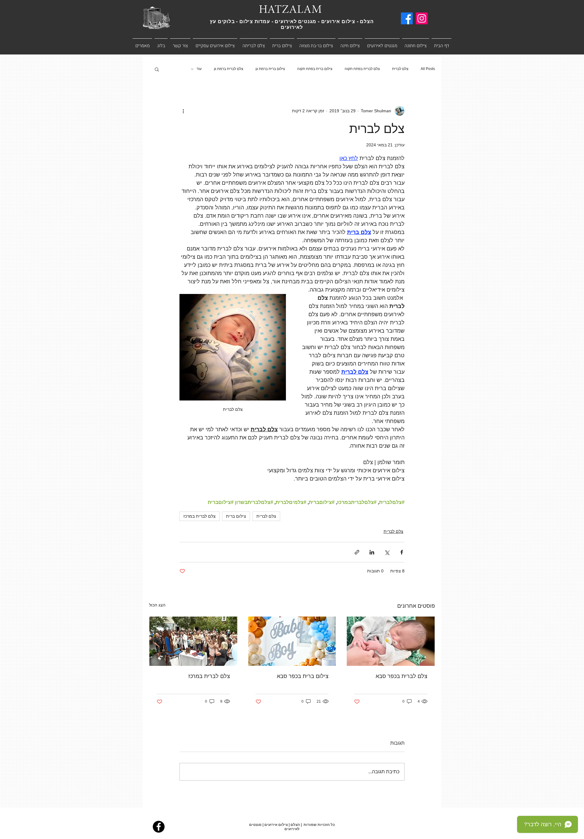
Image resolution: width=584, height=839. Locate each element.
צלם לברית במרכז (199, 516)
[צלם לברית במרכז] (193, 641)
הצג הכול (157, 605)
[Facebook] (407, 18)
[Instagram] (422, 18)
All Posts (428, 69)
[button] (157, 69)
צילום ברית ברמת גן (270, 69)
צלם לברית (400, 69)
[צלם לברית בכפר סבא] (391, 641)
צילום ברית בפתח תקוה (314, 69)
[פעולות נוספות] (183, 110)
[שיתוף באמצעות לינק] (357, 552)
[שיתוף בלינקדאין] (372, 552)
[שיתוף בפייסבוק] (402, 552)
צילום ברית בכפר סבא (302, 676)
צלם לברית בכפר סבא (401, 676)
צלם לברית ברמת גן (228, 69)
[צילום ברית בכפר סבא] (292, 641)
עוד (199, 69)
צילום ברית (236, 516)
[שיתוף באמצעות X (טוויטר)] (387, 552)
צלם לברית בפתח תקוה (362, 69)
